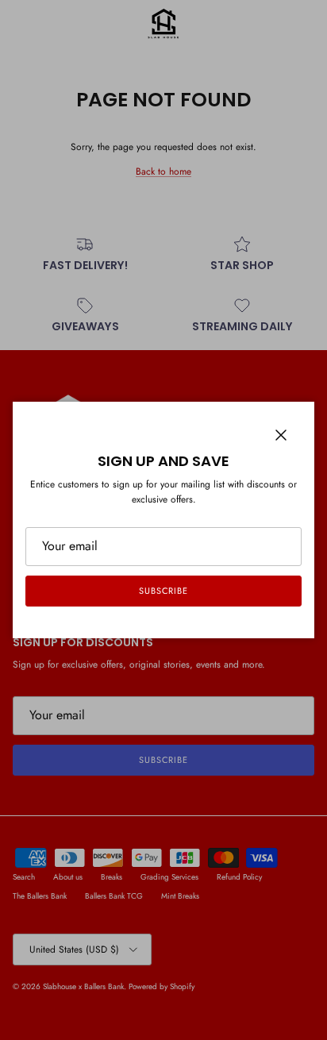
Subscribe (163, 590)
